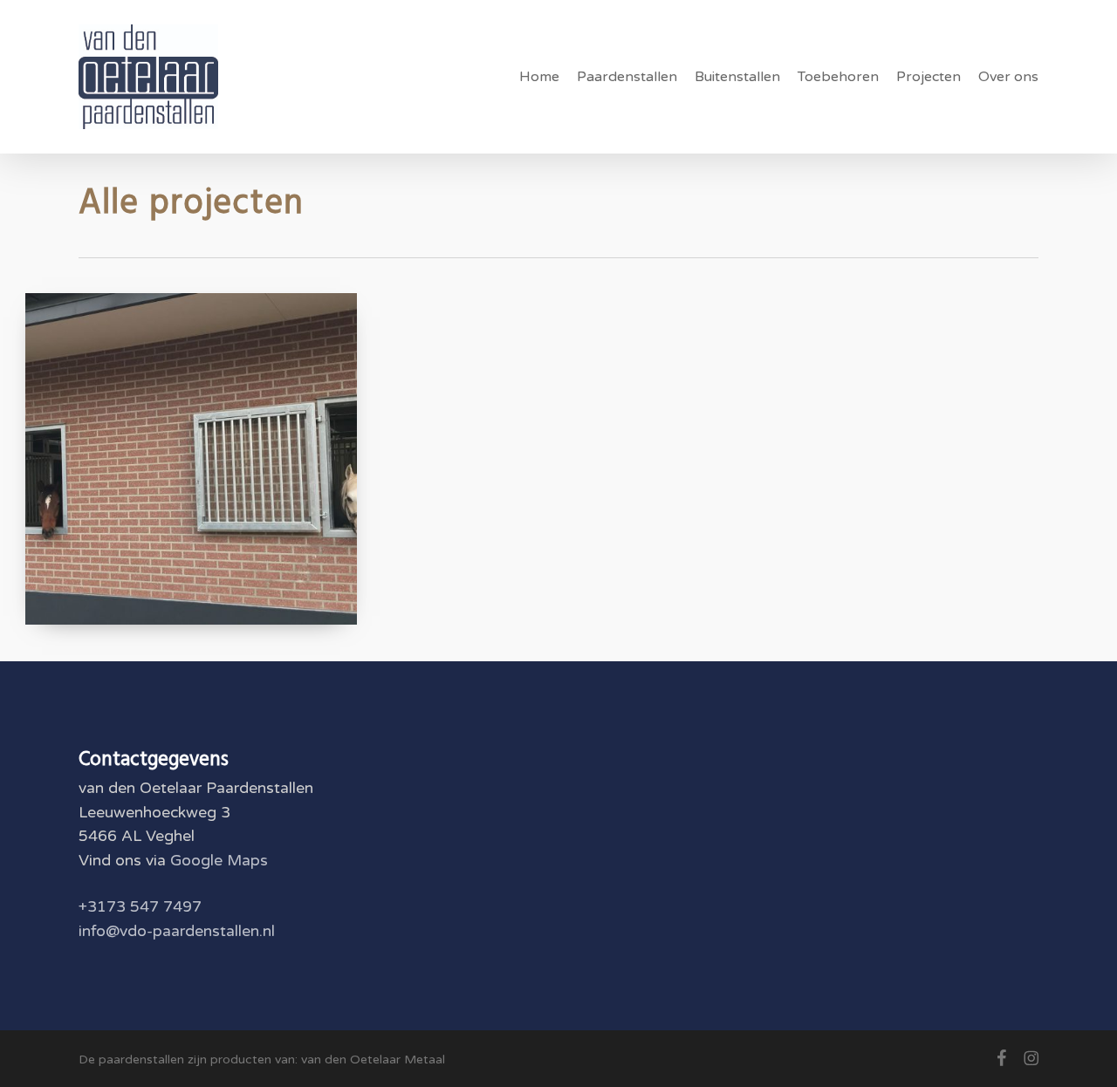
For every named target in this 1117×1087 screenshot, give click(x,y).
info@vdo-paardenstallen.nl (177, 931)
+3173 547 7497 (140, 907)
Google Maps (219, 860)
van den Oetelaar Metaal (373, 1059)
